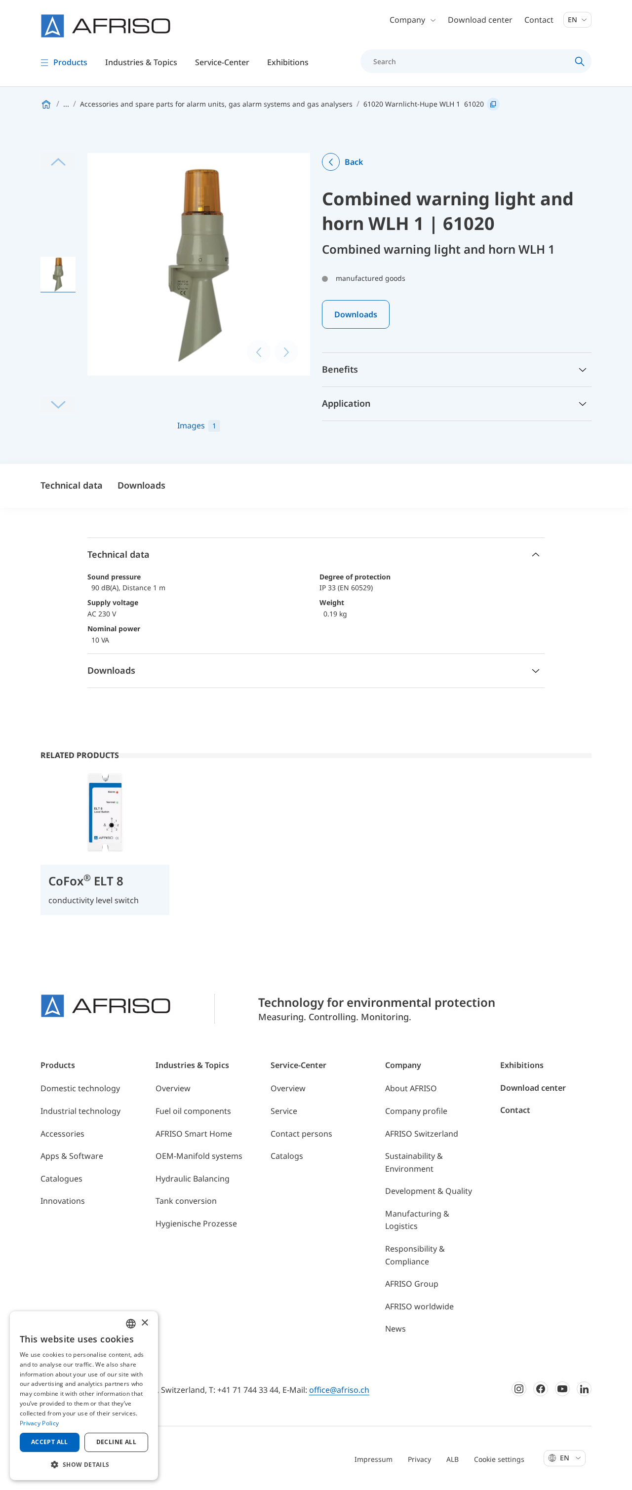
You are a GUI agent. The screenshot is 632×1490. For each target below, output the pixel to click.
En (573, 19)
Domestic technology (80, 1088)
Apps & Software (71, 1155)
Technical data (71, 485)
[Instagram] (519, 1389)
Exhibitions (288, 62)
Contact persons (301, 1133)
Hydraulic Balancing (193, 1178)
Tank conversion (186, 1200)
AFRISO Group (411, 1283)
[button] (84, 1464)
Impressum (374, 1459)
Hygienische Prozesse (196, 1223)
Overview (173, 1088)
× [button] (144, 1323)
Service (284, 1111)
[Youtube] (562, 1389)
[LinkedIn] (584, 1389)
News (395, 1328)
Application (346, 403)
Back (354, 161)
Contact (538, 19)
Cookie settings (499, 1459)
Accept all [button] (49, 1442)
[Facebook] (541, 1389)
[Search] (580, 61)
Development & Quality (428, 1190)
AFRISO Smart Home (194, 1133)
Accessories (62, 1133)
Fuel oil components (193, 1111)
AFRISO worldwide (419, 1306)
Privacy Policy (39, 1423)
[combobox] (131, 1324)
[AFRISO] (105, 26)
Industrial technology (80, 1111)
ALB (452, 1459)
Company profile (416, 1111)
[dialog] (84, 1395)
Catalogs (287, 1155)
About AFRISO (411, 1088)
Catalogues (61, 1178)
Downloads (355, 314)
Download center (480, 19)
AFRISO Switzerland (421, 1133)
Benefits (340, 369)
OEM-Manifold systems (199, 1155)
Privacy (419, 1459)
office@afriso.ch (339, 1389)
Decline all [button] (116, 1442)
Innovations (62, 1200)
